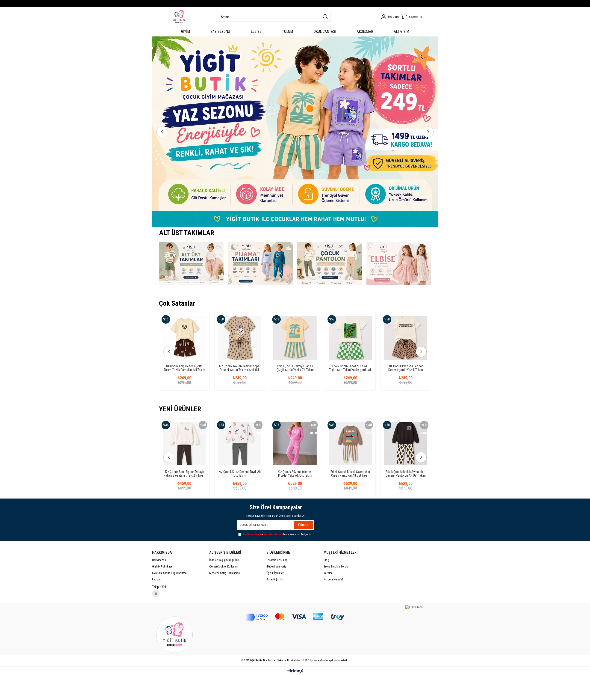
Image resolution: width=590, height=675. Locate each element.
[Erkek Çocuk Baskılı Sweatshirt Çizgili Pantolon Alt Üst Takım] (314, 443)
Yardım (328, 573)
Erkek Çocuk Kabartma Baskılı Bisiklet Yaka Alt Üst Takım (425, 473)
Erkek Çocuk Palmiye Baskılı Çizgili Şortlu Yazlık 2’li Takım (244, 368)
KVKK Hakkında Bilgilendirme (169, 573)
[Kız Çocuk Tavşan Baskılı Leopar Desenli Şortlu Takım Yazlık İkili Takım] (188, 338)
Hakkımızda (159, 560)
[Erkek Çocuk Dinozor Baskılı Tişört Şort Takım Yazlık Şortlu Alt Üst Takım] (299, 338)
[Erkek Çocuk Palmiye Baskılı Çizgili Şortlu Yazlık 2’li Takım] (244, 338)
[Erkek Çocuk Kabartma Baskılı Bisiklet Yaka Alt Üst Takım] (425, 443)
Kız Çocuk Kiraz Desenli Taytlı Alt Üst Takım (204, 473)
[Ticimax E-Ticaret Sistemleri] (295, 671)
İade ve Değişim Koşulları (224, 560)
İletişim (156, 579)
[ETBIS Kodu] (414, 607)
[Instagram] (155, 593)
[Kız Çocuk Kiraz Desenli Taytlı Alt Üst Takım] (204, 443)
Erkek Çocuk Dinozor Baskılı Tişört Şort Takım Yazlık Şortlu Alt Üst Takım (299, 368)
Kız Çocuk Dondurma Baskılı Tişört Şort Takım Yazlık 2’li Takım (410, 368)
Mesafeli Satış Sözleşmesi (224, 573)
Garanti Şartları (275, 579)
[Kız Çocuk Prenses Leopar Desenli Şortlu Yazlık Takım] (354, 338)
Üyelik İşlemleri (275, 573)
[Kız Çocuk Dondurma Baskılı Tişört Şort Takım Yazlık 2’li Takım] (409, 338)
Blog (326, 560)
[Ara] (325, 16)
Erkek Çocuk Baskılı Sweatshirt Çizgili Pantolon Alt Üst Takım (314, 473)
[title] (191, 263)
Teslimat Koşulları (277, 560)
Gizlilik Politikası (162, 566)
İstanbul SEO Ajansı (306, 660)
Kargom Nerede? (333, 579)
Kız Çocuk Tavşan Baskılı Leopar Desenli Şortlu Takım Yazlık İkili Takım (188, 368)
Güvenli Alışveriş (276, 566)
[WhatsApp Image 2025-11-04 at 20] (176, 633)
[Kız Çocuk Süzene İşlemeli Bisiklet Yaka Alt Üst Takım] (259, 443)
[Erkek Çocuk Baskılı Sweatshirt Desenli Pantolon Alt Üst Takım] (370, 443)
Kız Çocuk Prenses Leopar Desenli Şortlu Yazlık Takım (354, 368)
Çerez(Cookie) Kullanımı (223, 566)
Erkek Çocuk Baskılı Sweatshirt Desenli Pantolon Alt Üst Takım (370, 473)
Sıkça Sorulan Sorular (336, 566)
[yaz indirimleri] (296, 131)
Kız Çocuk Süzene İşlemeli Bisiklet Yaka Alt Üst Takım (259, 473)
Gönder (303, 525)
